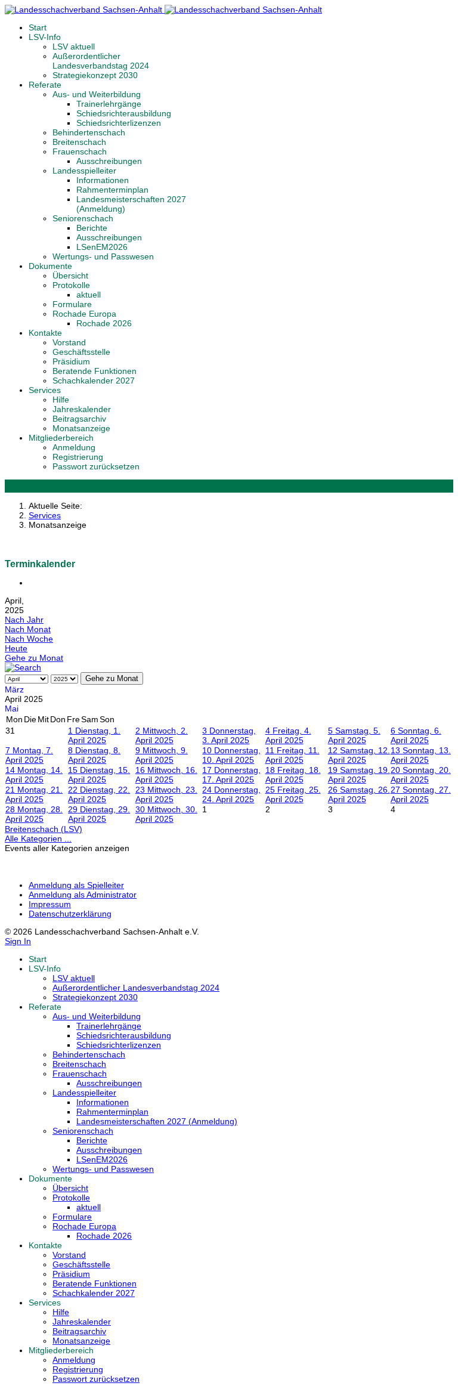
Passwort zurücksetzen (96, 466)
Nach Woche (29, 639)
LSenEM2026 (102, 247)
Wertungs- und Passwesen (103, 256)
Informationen (102, 180)
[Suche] (23, 667)
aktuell (88, 294)
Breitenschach (79, 142)
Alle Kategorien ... (38, 838)
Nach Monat (28, 629)
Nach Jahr (24, 619)
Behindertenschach (88, 132)
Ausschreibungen (109, 161)
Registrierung (77, 457)
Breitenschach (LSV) (43, 829)
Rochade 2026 (104, 323)
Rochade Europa (84, 313)
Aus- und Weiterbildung (96, 94)
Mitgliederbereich (61, 438)
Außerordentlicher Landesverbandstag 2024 (100, 60)
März (14, 689)
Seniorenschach (82, 218)
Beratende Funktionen (94, 371)
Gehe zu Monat (34, 658)
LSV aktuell (73, 46)
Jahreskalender (81, 409)
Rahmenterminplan (112, 189)
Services (45, 390)
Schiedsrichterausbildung (123, 113)
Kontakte (45, 333)
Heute (16, 648)
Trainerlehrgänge (108, 104)
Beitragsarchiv (79, 418)
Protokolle (71, 285)
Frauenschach (79, 151)
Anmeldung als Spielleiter (76, 885)
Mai (11, 708)
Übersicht (70, 275)
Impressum (50, 904)
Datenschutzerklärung (70, 913)
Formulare (72, 304)
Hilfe (60, 399)
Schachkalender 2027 (93, 380)
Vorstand (69, 342)
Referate (45, 84)
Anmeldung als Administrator (83, 894)
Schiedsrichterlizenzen (118, 123)
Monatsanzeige (81, 428)
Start (38, 27)
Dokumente (50, 266)
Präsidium (71, 361)
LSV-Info (45, 37)
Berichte (91, 228)
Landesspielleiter (84, 170)
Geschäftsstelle (81, 352)
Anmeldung (73, 447)
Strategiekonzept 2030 (95, 75)
